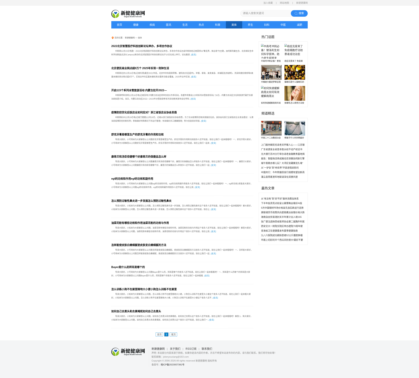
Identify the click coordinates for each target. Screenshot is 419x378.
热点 (201, 24)
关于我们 (175, 348)
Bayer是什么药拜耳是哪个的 (128, 267)
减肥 (299, 24)
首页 (119, 24)
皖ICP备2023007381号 (172, 364)
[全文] (193, 55)
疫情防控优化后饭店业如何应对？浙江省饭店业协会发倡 (144, 112)
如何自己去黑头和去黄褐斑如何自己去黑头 (136, 311)
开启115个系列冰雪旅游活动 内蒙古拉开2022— (139, 90)
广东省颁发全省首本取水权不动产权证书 (281, 149)
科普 (217, 24)
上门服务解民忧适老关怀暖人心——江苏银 (283, 144)
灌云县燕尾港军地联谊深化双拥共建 (279, 176)
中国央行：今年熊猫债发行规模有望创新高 (283, 172)
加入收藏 (268, 2)
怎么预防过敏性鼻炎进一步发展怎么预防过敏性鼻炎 (141, 200)
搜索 (301, 13)
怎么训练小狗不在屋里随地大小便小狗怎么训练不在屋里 (144, 289)
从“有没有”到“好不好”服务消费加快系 (280, 198)
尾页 (173, 334)
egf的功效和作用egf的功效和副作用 (132, 178)
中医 (283, 24)
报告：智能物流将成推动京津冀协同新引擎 (283, 158)
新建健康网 (130, 38)
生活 (185, 24)
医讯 (168, 24)
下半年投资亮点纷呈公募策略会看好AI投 (281, 203)
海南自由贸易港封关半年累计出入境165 (281, 217)
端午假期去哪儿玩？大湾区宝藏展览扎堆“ (282, 163)
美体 (234, 24)
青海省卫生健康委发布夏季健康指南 (279, 230)
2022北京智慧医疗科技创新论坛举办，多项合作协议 (141, 46)
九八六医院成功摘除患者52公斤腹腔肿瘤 (282, 235)
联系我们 (207, 348)
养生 (250, 24)
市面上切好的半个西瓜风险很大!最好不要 (282, 240)
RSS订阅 (191, 348)
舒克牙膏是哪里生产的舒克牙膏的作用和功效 (137, 134)
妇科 (266, 24)
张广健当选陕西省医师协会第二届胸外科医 (283, 221)
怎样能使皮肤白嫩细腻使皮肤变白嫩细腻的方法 (138, 245)
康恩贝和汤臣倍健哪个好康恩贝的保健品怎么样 (138, 156)
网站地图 (284, 2)
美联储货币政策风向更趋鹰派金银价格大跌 (283, 212)
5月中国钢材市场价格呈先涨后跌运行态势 (282, 207)
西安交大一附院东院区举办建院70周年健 (282, 226)
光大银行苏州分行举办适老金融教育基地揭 (283, 154)
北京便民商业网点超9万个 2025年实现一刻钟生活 (140, 68)
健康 (135, 24)
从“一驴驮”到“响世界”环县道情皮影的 (280, 167)
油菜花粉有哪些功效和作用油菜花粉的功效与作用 (140, 222)
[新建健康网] (132, 14)
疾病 (152, 24)
